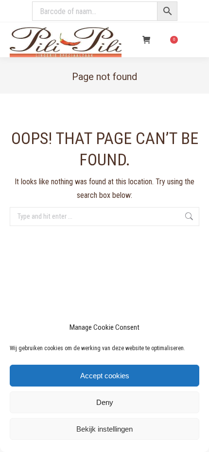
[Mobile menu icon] (193, 40)
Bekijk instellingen (104, 429)
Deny (104, 402)
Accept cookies (104, 375)
